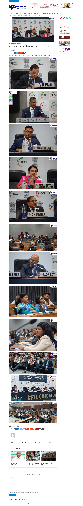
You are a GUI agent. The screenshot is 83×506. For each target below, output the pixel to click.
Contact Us (36, 1)
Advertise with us (30, 1)
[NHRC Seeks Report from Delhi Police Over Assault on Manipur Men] (48, 456)
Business (21, 13)
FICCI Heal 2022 (17, 426)
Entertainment (37, 13)
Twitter (19, 499)
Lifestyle (44, 13)
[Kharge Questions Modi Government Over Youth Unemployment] (18, 456)
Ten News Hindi (55, 13)
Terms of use (15, 504)
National (16, 13)
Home (11, 13)
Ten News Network (22, 1)
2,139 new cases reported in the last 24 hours (19, 442)
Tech (25, 13)
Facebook (15, 499)
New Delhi (11, 43)
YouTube (10, 499)
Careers (40, 1)
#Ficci (13, 426)
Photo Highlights (17, 43)
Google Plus (24, 499)
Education (30, 13)
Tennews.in (11, 502)
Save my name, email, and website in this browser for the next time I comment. (24, 492)
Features (49, 13)
